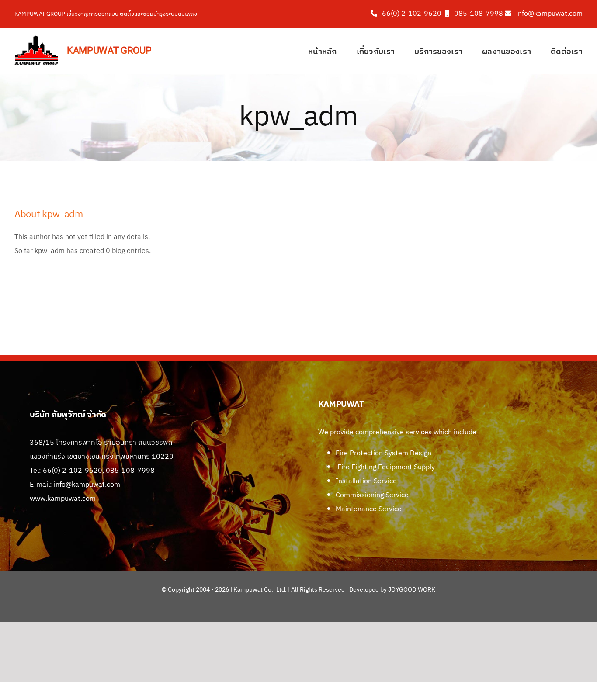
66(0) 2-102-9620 (411, 14)
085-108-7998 (478, 14)
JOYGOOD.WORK (411, 590)
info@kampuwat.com (549, 14)
